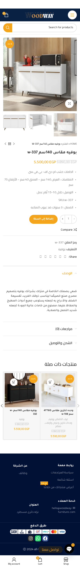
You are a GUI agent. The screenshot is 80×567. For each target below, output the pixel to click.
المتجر (65, 144)
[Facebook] (45, 538)
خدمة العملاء (66, 501)
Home (73, 144)
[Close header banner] (5, 4)
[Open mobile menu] (72, 15)
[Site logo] (40, 15)
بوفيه (61, 249)
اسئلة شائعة (65, 480)
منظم (58, 426)
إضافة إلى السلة (43, 219)
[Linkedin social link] (50, 256)
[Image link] (38, 531)
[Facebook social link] (65, 256)
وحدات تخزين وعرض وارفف (58, 423)
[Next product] (5, 144)
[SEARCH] (7, 27)
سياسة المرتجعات (62, 472)
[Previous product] (14, 144)
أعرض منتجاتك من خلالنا (57, 486)
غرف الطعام (62, 419)
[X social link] (60, 256)
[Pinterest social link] (55, 256)
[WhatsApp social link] (45, 256)
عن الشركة (20, 466)
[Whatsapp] (38, 538)
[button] (50, 382)
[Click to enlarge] (69, 103)
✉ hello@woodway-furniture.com (63, 510)
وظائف (23, 473)
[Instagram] (31, 538)
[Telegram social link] (40, 256)
